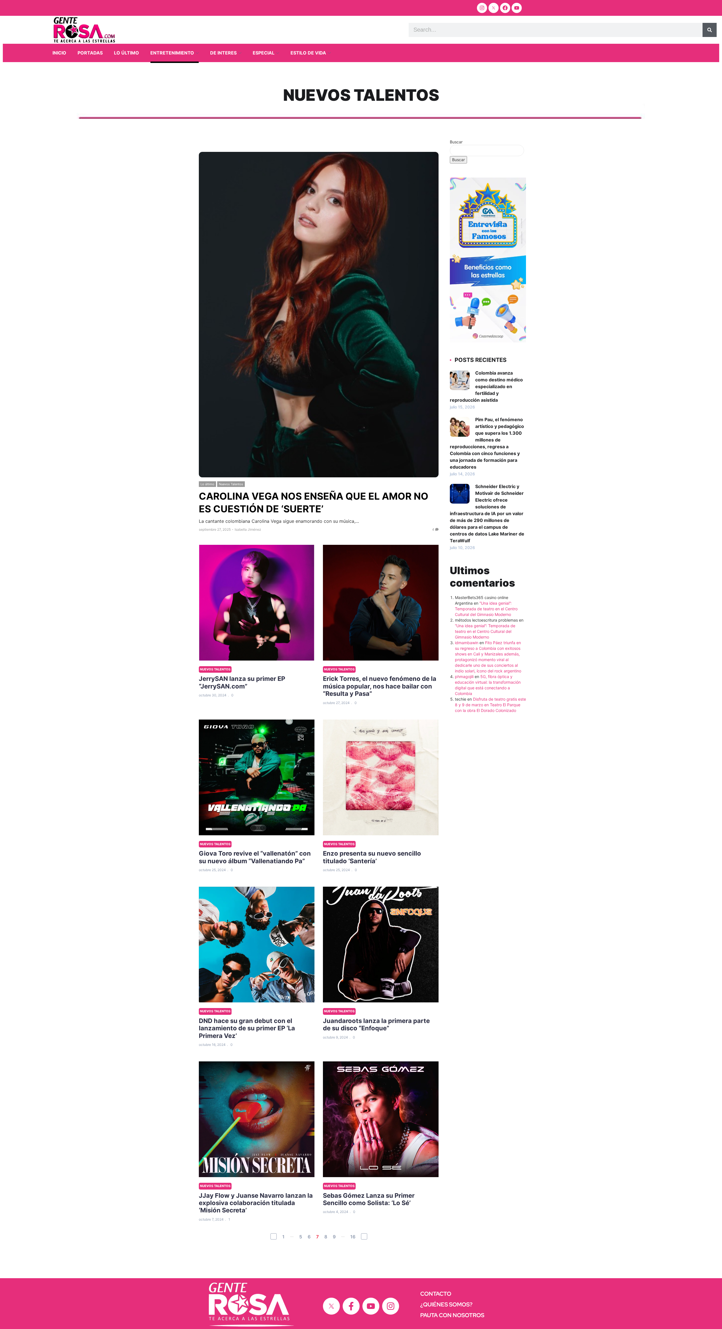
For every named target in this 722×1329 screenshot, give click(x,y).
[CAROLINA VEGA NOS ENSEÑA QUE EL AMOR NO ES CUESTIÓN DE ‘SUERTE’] (319, 314)
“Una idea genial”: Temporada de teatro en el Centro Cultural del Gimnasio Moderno (486, 609)
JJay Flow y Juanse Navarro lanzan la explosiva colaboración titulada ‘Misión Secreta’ (256, 1203)
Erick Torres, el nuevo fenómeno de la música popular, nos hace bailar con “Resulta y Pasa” (379, 686)
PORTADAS (90, 53)
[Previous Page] (273, 1236)
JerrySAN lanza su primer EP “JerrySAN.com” (242, 682)
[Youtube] (517, 8)
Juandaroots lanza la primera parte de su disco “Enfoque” (376, 1024)
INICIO (59, 53)
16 (352, 1237)
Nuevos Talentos (231, 484)
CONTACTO (435, 1293)
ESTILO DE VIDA (308, 53)
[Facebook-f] (351, 1306)
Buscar (456, 141)
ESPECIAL (263, 53)
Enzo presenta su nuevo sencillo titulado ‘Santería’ (372, 857)
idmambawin (466, 642)
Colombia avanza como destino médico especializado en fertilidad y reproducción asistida (486, 386)
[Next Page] (364, 1236)
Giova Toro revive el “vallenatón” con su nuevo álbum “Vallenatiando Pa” (255, 857)
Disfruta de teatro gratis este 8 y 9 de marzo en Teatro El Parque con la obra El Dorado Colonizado (490, 705)
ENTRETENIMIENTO (172, 53)
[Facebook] (505, 8)
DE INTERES (223, 53)
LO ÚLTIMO (126, 53)
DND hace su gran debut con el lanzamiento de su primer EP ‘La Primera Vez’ (247, 1028)
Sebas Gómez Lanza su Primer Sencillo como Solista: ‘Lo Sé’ (369, 1199)
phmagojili (464, 676)
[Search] (710, 30)
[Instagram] (482, 8)
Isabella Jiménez (248, 529)
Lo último (207, 484)
